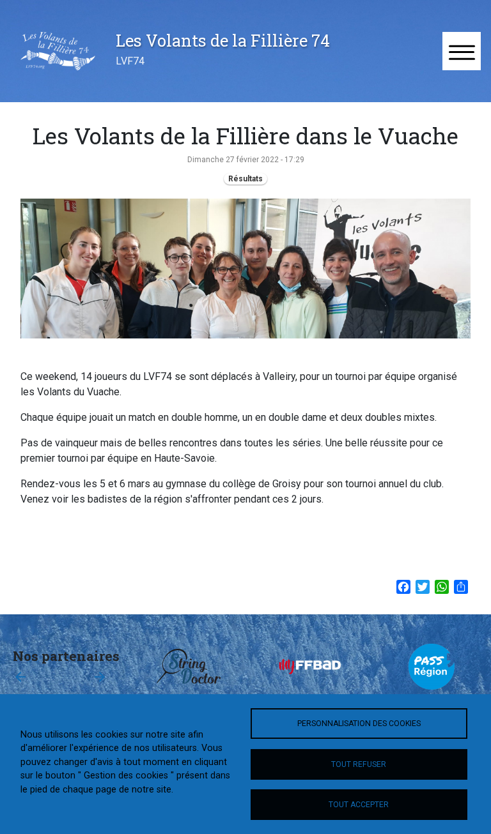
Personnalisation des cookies (359, 723)
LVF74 (130, 61)
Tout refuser (358, 764)
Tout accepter (359, 804)
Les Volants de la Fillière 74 (223, 40)
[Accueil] (57, 51)
